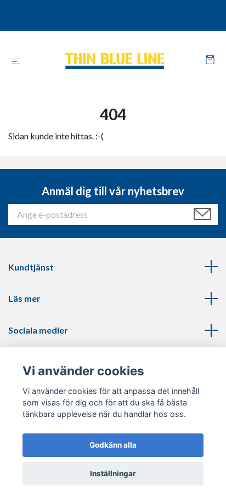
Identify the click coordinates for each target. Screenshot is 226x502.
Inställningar (113, 473)
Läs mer (24, 298)
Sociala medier (38, 330)
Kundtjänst (31, 267)
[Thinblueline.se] (115, 61)
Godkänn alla (113, 445)
